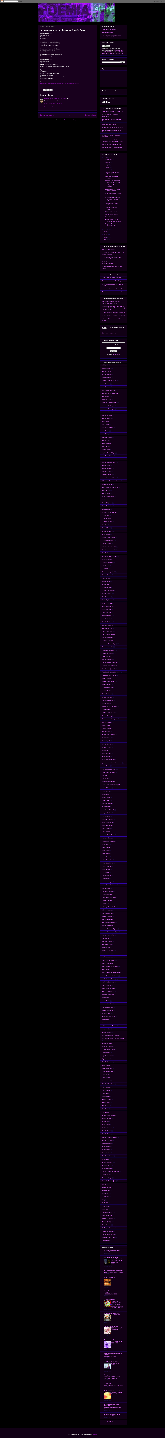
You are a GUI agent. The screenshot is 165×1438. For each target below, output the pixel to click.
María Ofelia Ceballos (111, 211)
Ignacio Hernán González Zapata (112, 763)
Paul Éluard (105, 1112)
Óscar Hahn (105, 1074)
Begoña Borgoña (107, 484)
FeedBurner (116, 354)
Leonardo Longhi (107, 882)
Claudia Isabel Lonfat (108, 550)
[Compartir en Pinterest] (52, 90)
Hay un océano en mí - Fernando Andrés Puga (113, 220)
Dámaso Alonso (106, 575)
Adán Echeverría (107, 374)
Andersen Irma (106, 443)
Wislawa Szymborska (108, 1237)
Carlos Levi (105, 515)
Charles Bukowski (107, 531)
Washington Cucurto (108, 1228)
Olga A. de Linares (107, 1055)
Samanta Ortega (107, 1178)
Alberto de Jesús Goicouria (110, 393)
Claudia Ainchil (106, 543)
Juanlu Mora (105, 857)
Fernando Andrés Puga (109, 644)
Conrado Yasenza (107, 562)
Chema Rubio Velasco (108, 537)
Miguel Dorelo (106, 1013)
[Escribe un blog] (46, 90)
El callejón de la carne (111, 1361)
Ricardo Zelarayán (107, 1140)
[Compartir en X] (48, 90)
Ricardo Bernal (106, 1131)
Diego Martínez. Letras (110, 1356)
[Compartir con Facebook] (50, 90)
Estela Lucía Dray (107, 631)
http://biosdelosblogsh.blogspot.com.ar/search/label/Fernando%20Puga (59, 83)
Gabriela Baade (106, 684)
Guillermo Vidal (106, 722)
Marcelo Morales (107, 944)
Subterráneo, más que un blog (114, 1390)
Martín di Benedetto (108, 994)
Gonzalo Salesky (107, 716)
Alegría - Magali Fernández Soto (111, 144)
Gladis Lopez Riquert (108, 712)
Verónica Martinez (107, 1212)
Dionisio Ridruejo (107, 609)
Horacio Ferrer (106, 747)
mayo (107, 164)
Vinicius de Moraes (107, 1218)
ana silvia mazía (107, 437)
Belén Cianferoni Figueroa (110, 487)
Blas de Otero (106, 493)
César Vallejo (106, 528)
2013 (105, 229)
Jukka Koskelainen (107, 863)
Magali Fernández (107, 919)
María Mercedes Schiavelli (110, 976)
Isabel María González (108, 772)
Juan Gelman (106, 850)
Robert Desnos (106, 1146)
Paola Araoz (105, 1093)
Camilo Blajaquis (107, 503)
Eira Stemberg (106, 618)
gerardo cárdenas (107, 700)
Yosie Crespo (106, 1240)
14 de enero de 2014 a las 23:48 (53, 103)
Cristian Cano (106, 565)
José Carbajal (106, 831)
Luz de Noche (108, 1421)
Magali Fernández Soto (109, 922)
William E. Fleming (107, 1231)
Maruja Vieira (106, 1001)
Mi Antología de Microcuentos (113, 1270)
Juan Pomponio (106, 853)
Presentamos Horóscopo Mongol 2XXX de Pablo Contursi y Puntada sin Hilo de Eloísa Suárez (117, 1304)
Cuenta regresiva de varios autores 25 (113, 312)
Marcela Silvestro (107, 941)
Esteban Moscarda (107, 625)
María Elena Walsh (107, 963)
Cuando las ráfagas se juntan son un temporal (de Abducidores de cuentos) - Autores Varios (113, 307)
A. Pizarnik (105, 365)
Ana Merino (105, 431)
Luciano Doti (105, 903)
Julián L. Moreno (107, 866)
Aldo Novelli (105, 396)
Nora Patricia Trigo (107, 1046)
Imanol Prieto (106, 766)
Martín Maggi (106, 997)
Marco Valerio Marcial (108, 950)
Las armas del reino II (111, 1257)
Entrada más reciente (47, 115)
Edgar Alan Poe (106, 612)
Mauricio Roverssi (107, 1007)
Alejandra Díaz (106, 399)
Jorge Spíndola (106, 828)
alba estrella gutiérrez (108, 390)
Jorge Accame (106, 816)
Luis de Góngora (107, 910)
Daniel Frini (105, 584)
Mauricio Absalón (107, 1004)
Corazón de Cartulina (109, 1416)
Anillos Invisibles (109, 1277)
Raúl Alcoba (105, 1121)
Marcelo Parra (106, 947)
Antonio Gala (106, 465)
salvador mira (106, 1174)
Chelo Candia (106, 534)
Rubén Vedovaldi (107, 1168)
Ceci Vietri (105, 525)
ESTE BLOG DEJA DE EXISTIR (111, 278)
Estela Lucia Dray (107, 628)
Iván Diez (104, 775)
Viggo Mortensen (107, 1215)
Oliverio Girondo (107, 1062)
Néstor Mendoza (107, 1043)
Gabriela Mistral (106, 690)
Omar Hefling (106, 1065)
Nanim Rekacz (106, 1032)
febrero (108, 167)
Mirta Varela (105, 1019)
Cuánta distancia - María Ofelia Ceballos (112, 189)
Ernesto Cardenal (107, 622)
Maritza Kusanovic (107, 991)
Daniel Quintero (106, 593)
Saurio (104, 1184)
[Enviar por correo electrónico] (44, 90)
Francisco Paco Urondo (109, 675)
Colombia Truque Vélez (109, 556)
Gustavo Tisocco (107, 728)
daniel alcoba (106, 578)
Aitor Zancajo (106, 384)
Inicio (69, 115)
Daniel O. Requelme (108, 590)
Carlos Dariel (106, 509)
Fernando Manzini (107, 647)
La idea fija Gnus (109, 1299)
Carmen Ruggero (107, 521)
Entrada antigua (90, 115)
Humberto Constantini (108, 759)
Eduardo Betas (106, 615)
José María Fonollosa (108, 841)
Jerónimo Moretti (107, 803)
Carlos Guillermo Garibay (109, 512)
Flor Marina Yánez (107, 659)
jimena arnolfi (106, 806)
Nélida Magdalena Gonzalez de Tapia (55, 98)
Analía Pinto (105, 440)
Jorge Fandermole (107, 822)
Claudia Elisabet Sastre (109, 546)
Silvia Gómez (106, 1190)
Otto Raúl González (108, 1084)
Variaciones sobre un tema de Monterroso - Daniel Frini (111, 302)
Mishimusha (105, 1023)
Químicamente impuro (111, 1326)
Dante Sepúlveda (107, 600)
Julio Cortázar (106, 869)
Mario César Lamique (108, 988)
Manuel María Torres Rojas (110, 932)
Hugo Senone (106, 756)
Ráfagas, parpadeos (110, 1375)
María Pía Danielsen (108, 982)
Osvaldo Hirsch (106, 1081)
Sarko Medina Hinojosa (109, 1181)
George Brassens (107, 697)
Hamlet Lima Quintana (108, 734)
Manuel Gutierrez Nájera (109, 929)
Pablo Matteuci (106, 1087)
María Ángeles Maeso (108, 957)
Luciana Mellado (107, 900)
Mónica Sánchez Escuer (109, 1026)
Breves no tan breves (111, 1340)
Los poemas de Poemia (109, 29)
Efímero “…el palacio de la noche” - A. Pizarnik (112, 181)
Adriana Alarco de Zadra (109, 380)
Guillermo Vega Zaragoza (109, 719)
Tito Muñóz (105, 1203)
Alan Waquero (106, 387)
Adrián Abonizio (106, 377)
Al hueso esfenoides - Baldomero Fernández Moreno (112, 131)
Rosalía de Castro (107, 1156)
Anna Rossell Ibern (107, 456)
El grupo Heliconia (107, 32)
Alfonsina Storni (106, 412)
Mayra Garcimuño (107, 1010)
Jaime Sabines (106, 788)
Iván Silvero (105, 778)
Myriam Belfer (106, 1029)
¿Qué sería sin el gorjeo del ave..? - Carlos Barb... (112, 199)
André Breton (106, 446)
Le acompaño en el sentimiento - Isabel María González (112, 258)
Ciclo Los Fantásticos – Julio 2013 (113, 1385)
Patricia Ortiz (106, 1102)
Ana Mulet (105, 434)
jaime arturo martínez (108, 781)
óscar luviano (106, 1077)
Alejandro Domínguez (108, 409)
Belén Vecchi (106, 490)
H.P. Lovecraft (106, 731)
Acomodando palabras (111, 1313)
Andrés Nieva (106, 449)
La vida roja (107, 1383)
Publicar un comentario (48, 107)
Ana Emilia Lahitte (107, 427)
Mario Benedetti (106, 985)
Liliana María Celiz (107, 891)
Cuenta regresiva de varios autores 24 (113, 315)
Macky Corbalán (107, 916)
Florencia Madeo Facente (109, 665)
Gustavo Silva (106, 725)
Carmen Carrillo (106, 518)
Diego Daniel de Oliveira (109, 606)
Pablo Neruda (106, 1090)
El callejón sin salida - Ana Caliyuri (112, 281)
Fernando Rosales (107, 653)
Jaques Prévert (106, 797)
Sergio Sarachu (106, 1187)
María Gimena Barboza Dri (110, 966)
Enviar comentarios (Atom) (71, 120)
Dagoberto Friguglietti (108, 572)
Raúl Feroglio (106, 1124)
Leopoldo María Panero (109, 885)
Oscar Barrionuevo (107, 1071)
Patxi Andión (105, 1106)
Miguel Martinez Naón (108, 1016)
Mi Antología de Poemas (112, 1250)
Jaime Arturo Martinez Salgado (111, 784)
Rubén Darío (106, 1159)
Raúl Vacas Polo (107, 1127)
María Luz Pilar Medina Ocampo (111, 972)
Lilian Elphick (106, 888)
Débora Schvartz (107, 603)
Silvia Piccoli (105, 1196)
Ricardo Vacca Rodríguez (109, 1137)
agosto (108, 162)
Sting (103, 1199)
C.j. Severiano (106, 500)
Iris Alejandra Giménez (108, 769)
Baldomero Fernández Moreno (111, 481)
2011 (105, 234)
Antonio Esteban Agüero (109, 462)
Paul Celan (105, 1109)
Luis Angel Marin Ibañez (109, 907)
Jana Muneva (106, 791)
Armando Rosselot (107, 474)
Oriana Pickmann (107, 1068)
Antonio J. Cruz (106, 471)
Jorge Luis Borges (107, 825)
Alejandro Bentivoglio (108, 406)
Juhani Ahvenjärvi (107, 860)
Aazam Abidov (106, 368)
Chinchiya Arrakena (108, 540)
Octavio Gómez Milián (108, 1049)
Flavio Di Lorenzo (107, 656)
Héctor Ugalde (106, 741)
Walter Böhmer (106, 1225)
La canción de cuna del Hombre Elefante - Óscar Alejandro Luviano (112, 140)
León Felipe (105, 878)
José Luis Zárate (107, 838)
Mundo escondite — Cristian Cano (112, 147)
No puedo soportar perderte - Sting (112, 127)
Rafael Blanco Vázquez (109, 1115)
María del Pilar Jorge (108, 960)
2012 (105, 232)
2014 (105, 157)
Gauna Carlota (106, 694)
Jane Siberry (105, 794)
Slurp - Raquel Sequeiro (109, 249)
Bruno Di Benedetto (108, 496)
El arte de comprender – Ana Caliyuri (113, 292)
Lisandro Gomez (107, 894)
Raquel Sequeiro (107, 1118)
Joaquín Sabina (106, 813)
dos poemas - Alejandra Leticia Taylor (113, 111)
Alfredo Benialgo (107, 415)
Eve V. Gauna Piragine (108, 634)
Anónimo (104, 459)
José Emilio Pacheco (108, 835)
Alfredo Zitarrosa (107, 418)
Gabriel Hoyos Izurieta (108, 681)
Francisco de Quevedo (109, 669)
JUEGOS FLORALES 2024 (111, 1294)
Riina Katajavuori (107, 1143)
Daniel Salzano (106, 597)
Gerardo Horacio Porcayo (109, 706)
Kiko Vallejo (105, 872)
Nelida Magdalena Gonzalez (110, 1035)
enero (107, 170)
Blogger (95, 1434)
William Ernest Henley (108, 1234)
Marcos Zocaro (106, 954)
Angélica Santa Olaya (108, 453)
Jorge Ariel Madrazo (108, 819)
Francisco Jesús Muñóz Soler (111, 672)
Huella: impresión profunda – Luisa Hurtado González (112, 262)
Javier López (106, 800)
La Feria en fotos (116, 1314)
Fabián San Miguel (107, 637)
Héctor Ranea (106, 737)
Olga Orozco (105, 1059)
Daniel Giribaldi (106, 587)
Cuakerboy (105, 568)
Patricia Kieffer (106, 1099)
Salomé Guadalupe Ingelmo (110, 1171)
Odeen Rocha (106, 1052)
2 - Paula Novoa (108, 1252)
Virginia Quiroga (107, 1221)
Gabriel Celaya (106, 678)
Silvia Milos (105, 1193)
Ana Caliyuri (105, 424)
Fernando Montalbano (108, 650)
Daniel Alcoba (109, 217)
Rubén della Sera (107, 1162)
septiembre (109, 159)
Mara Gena (105, 938)
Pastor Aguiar (106, 1096)
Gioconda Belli (106, 709)
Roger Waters (106, 1149)
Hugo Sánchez (106, 753)
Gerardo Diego (106, 703)
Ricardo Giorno (106, 1134)
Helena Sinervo (106, 744)
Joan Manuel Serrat (108, 810)
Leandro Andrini (106, 875)
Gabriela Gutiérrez (107, 687)
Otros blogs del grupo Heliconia (111, 35)
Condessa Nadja (107, 559)
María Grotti (105, 969)
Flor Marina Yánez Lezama (110, 662)
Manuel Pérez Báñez (108, 935)
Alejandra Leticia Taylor (109, 402)
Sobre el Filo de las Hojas (112, 1414)
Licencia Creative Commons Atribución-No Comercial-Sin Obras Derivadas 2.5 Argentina (113, 51)
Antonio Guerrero (107, 468)
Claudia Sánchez (107, 553)
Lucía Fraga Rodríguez (109, 897)
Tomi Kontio (105, 1206)
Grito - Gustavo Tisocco (109, 124)
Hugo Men (105, 750)
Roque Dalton (106, 1153)
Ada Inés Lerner (107, 371)
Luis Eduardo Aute (107, 913)
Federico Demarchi (107, 640)
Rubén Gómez (106, 1165)
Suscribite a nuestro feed (109, 333)
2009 (105, 239)
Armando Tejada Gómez (109, 478)
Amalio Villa (105, 421)
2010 (105, 237)
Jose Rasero (105, 844)
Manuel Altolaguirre (107, 925)
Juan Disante (106, 847)
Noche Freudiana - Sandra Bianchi (113, 1272)
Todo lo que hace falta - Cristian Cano (113, 289)
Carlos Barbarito (107, 506)
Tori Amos (105, 1209)
